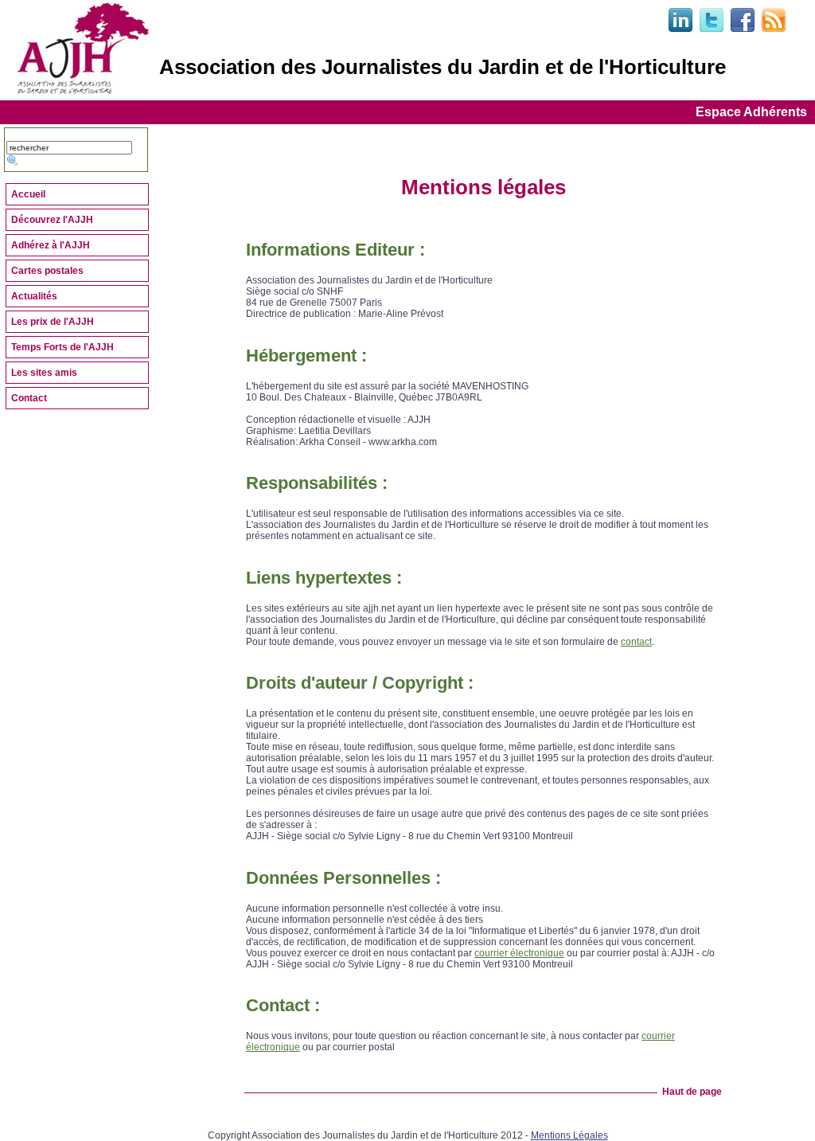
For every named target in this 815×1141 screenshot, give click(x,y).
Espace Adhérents (751, 112)
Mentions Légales (569, 1135)
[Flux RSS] (774, 28)
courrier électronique (519, 953)
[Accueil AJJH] (84, 92)
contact (636, 641)
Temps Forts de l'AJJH (62, 347)
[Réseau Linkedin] (680, 28)
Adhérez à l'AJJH (50, 245)
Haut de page (689, 1091)
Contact (29, 398)
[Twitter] (711, 28)
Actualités (34, 296)
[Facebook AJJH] (743, 28)
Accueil (28, 194)
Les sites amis (44, 372)
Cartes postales (47, 270)
